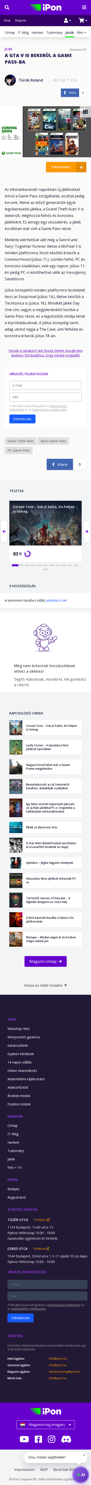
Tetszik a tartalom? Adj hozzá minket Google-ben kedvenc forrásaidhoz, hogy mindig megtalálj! (45, 352)
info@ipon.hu (57, 1378)
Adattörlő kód (17, 1087)
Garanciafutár (17, 1045)
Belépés (13, 1189)
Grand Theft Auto (20, 441)
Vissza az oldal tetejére (43, 985)
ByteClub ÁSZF (65, 1469)
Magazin (20, 20)
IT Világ (23, 32)
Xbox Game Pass (53, 441)
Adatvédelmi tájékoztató (26, 1079)
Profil (12, 1179)
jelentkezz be (56, 600)
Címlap (10, 32)
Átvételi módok (18, 1096)
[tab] (15, 565)
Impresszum (24, 1469)
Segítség (15, 1336)
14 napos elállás (19, 1062)
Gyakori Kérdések (20, 1054)
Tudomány (54, 32)
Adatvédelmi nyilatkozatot (49, 410)
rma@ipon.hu (58, 1365)
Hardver (37, 32)
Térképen (40, 1220)
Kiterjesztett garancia (23, 1037)
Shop (7, 20)
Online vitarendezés (22, 1070)
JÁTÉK (8, 49)
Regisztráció (16, 1197)
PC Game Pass (18, 450)
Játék (11, 1159)
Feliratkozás (22, 419)
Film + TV (84, 32)
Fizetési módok (19, 1104)
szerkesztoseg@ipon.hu (64, 1372)
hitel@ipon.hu (58, 1359)
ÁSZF (44, 1469)
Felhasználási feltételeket (64, 1305)
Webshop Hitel (18, 1028)
